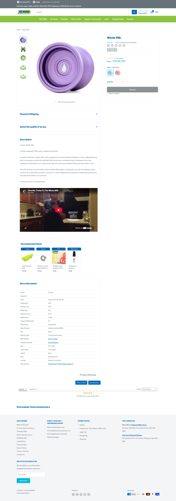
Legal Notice (21, 441)
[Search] (134, 12)
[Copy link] (123, 45)
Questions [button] (33, 389)
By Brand (64, 19)
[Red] (118, 73)
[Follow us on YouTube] (84, 494)
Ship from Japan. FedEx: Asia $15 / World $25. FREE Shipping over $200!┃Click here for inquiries (49, 6)
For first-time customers (25, 428)
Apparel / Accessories (93, 19)
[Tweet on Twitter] (116, 45)
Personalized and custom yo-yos (58, 430)
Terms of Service (23, 451)
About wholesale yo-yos (55, 427)
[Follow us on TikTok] (88, 494)
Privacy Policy (21, 445)
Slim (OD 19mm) (53, 342)
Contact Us (21, 454)
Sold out (132, 90)
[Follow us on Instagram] (81, 494)
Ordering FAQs (22, 431)
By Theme (54, 19)
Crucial (110, 42)
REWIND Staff (22, 438)
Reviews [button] (21, 389)
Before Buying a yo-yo (24, 435)
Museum (130, 19)
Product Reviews (88, 374)
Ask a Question (94, 382)
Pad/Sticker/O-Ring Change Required (60, 364)
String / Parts (76, 19)
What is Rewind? (23, 425)
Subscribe (23, 481)
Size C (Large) (52, 339)
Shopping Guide (118, 19)
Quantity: (110, 82)
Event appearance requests (57, 434)
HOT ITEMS (43, 19)
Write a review (81, 382)
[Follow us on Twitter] (77, 494)
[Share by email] (120, 45)
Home (18, 30)
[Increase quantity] (128, 82)
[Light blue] (110, 73)
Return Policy (21, 448)
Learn (106, 19)
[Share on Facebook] (108, 45)
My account (142, 13)
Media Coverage (53, 437)
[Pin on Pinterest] (112, 45)
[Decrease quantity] (117, 82)
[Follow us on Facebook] (73, 494)
